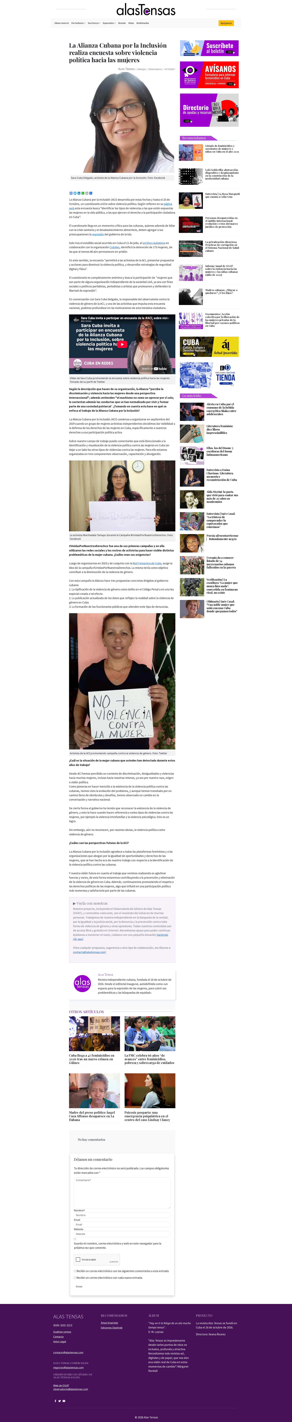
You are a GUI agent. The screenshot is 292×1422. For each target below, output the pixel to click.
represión (98, 234)
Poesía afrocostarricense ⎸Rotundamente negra (222, 537)
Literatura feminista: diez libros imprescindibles (220, 429)
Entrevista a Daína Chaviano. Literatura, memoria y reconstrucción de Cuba (222, 474)
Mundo (122, 23)
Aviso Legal (59, 1341)
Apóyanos (226, 23)
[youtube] (64, 1400)
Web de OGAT (61, 1385)
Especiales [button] (108, 23)
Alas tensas (68, 1316)
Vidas (131, 23)
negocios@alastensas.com (68, 1367)
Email (77, 1220)
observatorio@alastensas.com (70, 1389)
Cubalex (114, 247)
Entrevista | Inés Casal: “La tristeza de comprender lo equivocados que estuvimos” (221, 520)
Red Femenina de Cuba (147, 563)
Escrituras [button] (93, 23)
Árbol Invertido (109, 1322)
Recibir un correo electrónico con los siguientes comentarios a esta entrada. (122, 1271)
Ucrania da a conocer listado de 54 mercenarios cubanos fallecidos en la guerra (221, 562)
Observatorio (61, 23)
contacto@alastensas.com (89, 952)
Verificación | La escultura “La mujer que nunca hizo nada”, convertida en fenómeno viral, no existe (222, 586)
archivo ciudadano (154, 243)
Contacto (58, 1336)
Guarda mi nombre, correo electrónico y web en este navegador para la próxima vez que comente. (117, 1246)
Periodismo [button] (77, 23)
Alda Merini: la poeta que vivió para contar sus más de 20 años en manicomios (222, 496)
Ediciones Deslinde (111, 1327)
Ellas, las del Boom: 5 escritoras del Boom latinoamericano (220, 451)
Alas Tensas (126, 69)
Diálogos (141, 69)
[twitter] (59, 1400)
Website (78, 1229)
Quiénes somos (62, 1331)
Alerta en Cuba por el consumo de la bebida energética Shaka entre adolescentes (221, 409)
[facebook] (55, 1400)
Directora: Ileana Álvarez (211, 1334)
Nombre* (79, 1210)
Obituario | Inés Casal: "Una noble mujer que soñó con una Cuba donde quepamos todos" (222, 606)
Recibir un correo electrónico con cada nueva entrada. (109, 1277)
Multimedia (142, 23)
